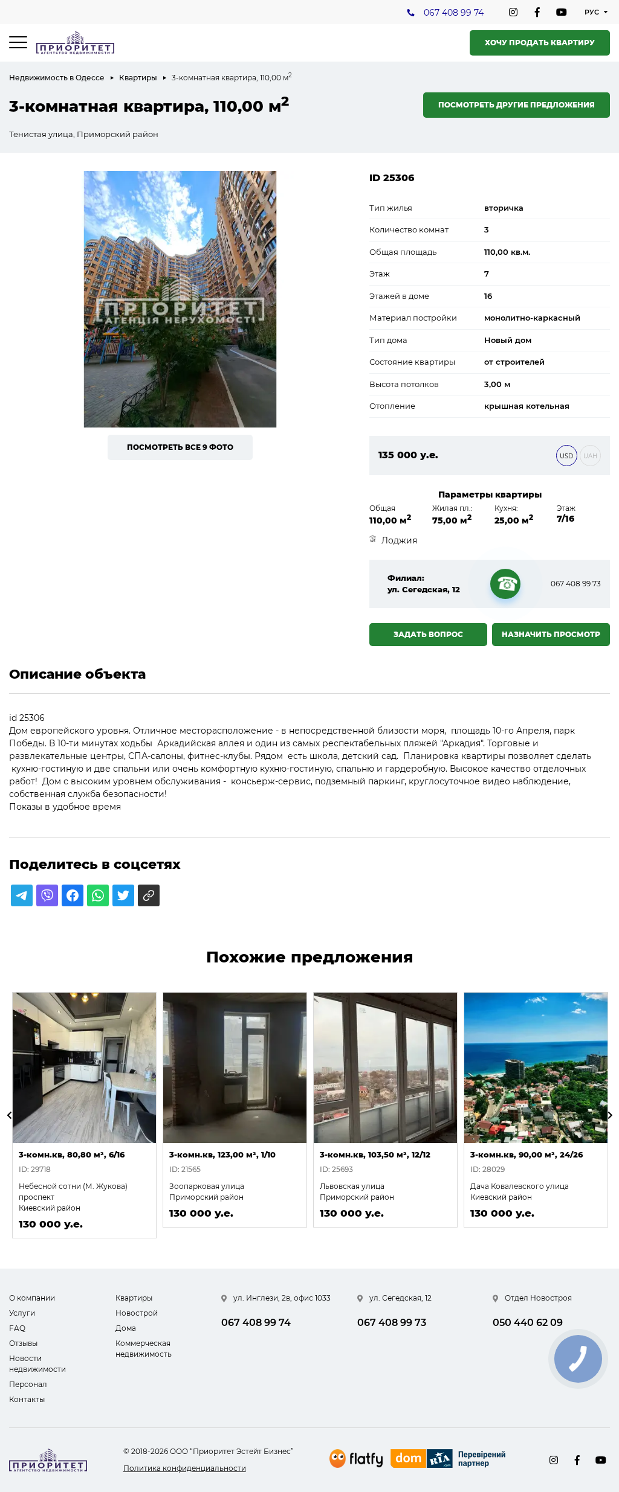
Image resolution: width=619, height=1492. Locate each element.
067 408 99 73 (576, 583)
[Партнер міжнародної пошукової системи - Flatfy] (356, 1458)
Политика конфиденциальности (184, 1468)
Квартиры (138, 77)
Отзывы (23, 1343)
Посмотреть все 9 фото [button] (180, 447)
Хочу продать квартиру (540, 42)
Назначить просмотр (551, 634)
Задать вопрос (428, 634)
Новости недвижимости (37, 1364)
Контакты (27, 1399)
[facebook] (537, 12)
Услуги (22, 1313)
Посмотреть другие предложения (516, 104)
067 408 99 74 (454, 12)
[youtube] (562, 12)
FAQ (17, 1328)
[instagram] (513, 12)
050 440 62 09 (528, 1322)
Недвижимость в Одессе (57, 77)
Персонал (28, 1384)
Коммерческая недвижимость (143, 1349)
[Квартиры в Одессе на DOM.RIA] (449, 1460)
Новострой (136, 1313)
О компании (32, 1297)
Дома (125, 1328)
